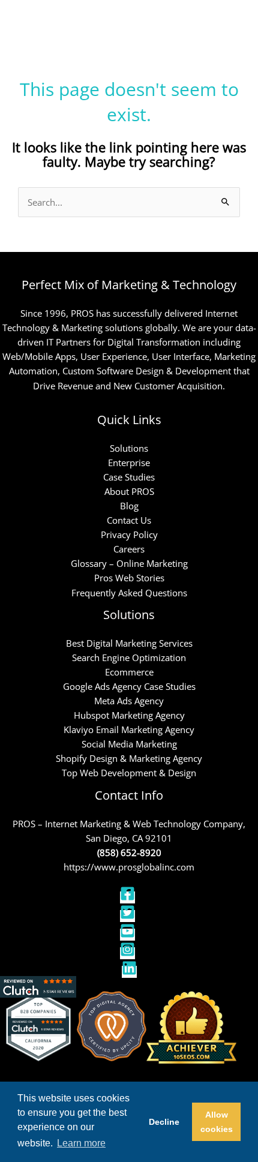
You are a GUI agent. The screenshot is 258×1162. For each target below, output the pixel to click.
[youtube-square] (129, 935)
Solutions (129, 448)
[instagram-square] (129, 953)
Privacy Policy (129, 535)
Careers (129, 549)
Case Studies (129, 477)
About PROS (129, 491)
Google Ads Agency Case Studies (129, 686)
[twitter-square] (129, 916)
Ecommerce (129, 672)
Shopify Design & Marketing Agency (129, 758)
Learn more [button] (81, 1143)
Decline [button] (164, 1122)
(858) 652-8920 (129, 852)
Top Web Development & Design (129, 773)
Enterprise (129, 463)
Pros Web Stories (129, 578)
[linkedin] (129, 972)
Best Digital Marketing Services (129, 643)
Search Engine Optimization (129, 657)
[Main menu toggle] (233, 22)
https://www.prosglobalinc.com (129, 867)
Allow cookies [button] (216, 1122)
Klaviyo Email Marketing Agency (129, 729)
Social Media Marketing (129, 744)
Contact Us (129, 520)
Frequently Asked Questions (129, 593)
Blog (129, 506)
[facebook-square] (129, 897)
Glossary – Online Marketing (129, 563)
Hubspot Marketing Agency (129, 715)
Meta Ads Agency (129, 701)
